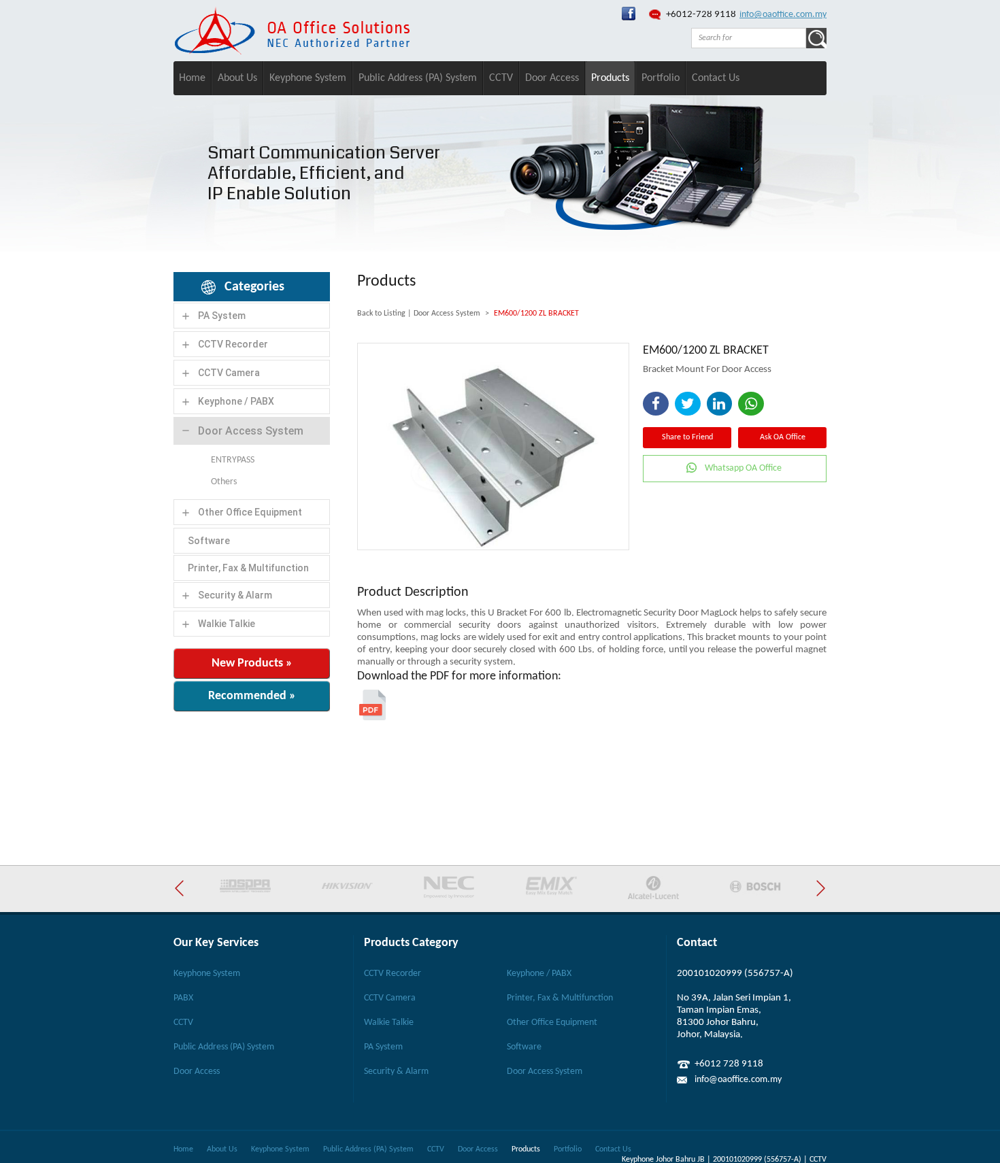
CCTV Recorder (233, 344)
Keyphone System (307, 78)
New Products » (252, 663)
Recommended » (252, 696)
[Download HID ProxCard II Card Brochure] (372, 718)
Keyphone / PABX (236, 401)
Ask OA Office (782, 437)
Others (224, 482)
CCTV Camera (229, 372)
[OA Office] (291, 52)
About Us (237, 78)
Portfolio (660, 78)
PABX (183, 998)
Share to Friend (687, 437)
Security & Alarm (235, 595)
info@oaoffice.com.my (783, 15)
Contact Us (715, 78)
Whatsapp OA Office (743, 468)
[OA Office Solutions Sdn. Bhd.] (628, 18)
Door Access (552, 78)
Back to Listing (381, 313)
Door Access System (250, 430)
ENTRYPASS (232, 460)
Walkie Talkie (226, 623)
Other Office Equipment (250, 512)
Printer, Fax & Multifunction (248, 567)
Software (209, 540)
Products (610, 78)
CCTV (501, 78)
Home (192, 78)
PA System (222, 315)
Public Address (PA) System (418, 78)
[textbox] (748, 38)
